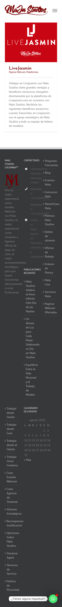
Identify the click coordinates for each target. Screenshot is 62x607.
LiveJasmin (20, 68)
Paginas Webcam (17, 72)
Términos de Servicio (12, 569)
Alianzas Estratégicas (12, 512)
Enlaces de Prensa (49, 268)
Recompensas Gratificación (12, 523)
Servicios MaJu (50, 294)
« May (27, 460)
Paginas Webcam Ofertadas (50, 308)
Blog (48, 173)
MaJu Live (48, 282)
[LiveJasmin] (31, 25)
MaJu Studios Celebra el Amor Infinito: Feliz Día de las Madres (31, 296)
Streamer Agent (12, 556)
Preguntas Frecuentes (50, 163)
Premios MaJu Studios (50, 220)
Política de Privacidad (12, 586)
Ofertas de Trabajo (49, 252)
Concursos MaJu (50, 194)
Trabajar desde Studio (12, 413)
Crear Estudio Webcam (12, 477)
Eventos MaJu (50, 182)
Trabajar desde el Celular (12, 445)
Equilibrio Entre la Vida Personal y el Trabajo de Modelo (31, 380)
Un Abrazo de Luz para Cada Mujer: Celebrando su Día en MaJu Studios (31, 338)
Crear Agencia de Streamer (12, 495)
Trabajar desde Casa (12, 429)
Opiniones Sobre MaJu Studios (12, 539)
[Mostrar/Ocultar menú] (55, 10)
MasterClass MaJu (50, 206)
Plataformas (32, 72)
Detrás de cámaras (50, 236)
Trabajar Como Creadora (12, 461)
